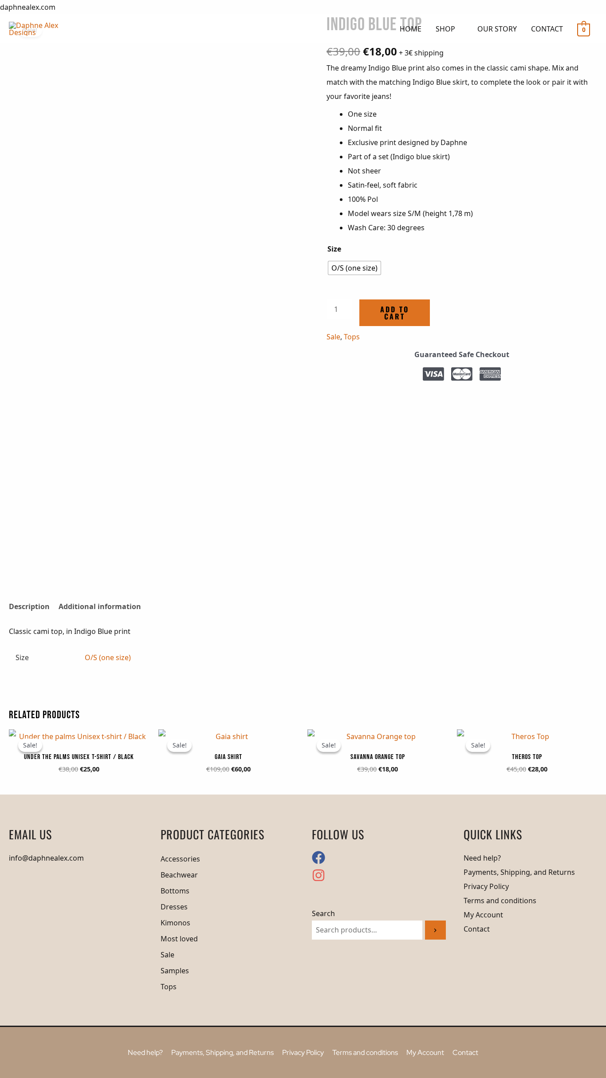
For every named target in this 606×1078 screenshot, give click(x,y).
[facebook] (321, 861)
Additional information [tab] (100, 606)
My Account (483, 915)
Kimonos (175, 923)
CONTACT (547, 29)
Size (334, 249)
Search (323, 913)
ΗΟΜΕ (410, 29)
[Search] (435, 930)
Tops (352, 337)
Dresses (174, 907)
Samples (175, 971)
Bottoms (175, 891)
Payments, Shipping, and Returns (519, 872)
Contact (477, 929)
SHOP (445, 29)
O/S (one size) (108, 657)
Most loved (179, 939)
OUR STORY (497, 29)
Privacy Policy (486, 886)
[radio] (354, 268)
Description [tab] (29, 606)
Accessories (180, 859)
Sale (333, 337)
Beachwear (179, 875)
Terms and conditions (500, 900)
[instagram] (318, 879)
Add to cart (394, 313)
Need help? (482, 858)
